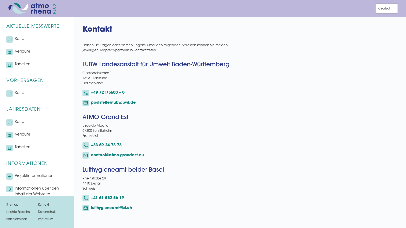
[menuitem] (37, 39)
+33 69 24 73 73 (106, 145)
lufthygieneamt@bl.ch (111, 208)
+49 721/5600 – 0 (108, 93)
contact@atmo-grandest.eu (117, 155)
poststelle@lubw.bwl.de (113, 103)
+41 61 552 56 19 (107, 198)
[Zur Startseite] (32, 8)
